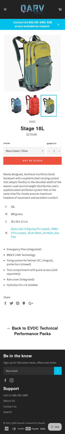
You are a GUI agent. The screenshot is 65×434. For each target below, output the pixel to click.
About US (9, 401)
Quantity (51, 143)
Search (7, 412)
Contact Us (9, 406)
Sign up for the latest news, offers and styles (29, 362)
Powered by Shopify (35, 423)
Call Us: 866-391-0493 (15, 395)
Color (6, 143)
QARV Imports (18, 423)
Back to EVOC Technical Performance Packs (34, 330)
